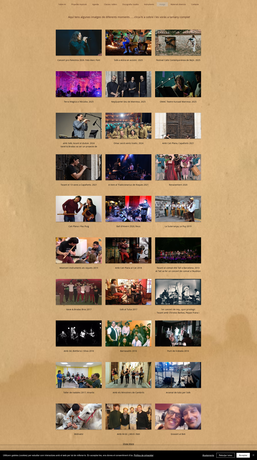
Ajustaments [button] (208, 455)
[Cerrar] (253, 455)
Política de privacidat (143, 455)
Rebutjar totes (225, 455)
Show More (128, 443)
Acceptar (243, 455)
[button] (79, 48)
